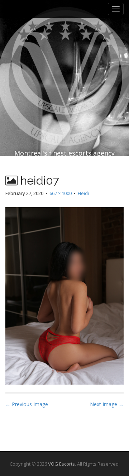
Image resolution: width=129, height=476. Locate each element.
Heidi (83, 193)
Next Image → (107, 404)
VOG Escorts (61, 464)
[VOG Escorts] (64, 61)
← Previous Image (26, 404)
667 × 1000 (60, 193)
